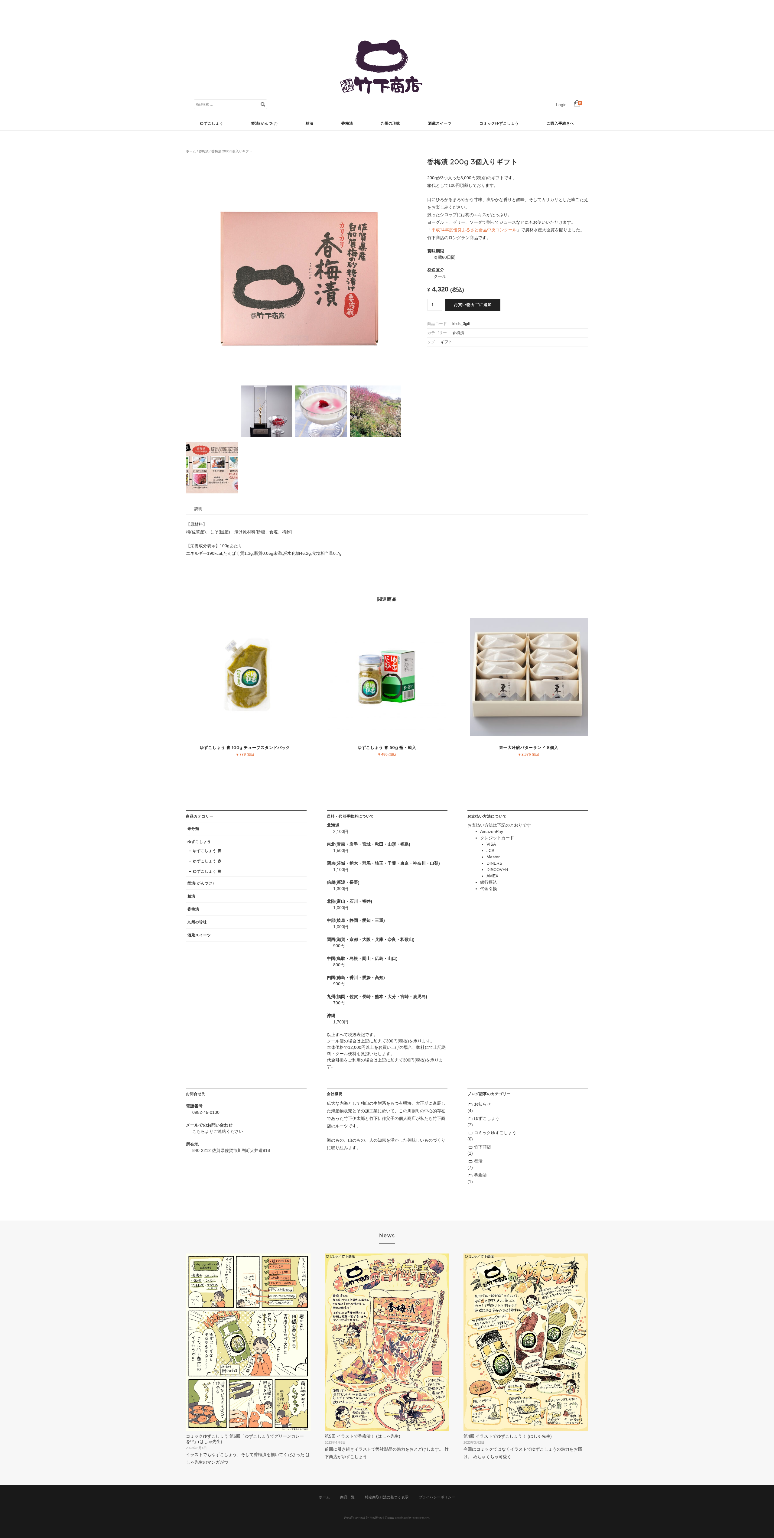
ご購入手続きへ (560, 123)
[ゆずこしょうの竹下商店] (381, 110)
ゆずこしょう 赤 (207, 861)
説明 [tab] (198, 508)
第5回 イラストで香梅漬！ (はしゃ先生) (362, 1436)
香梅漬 (347, 123)
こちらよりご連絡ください (217, 1131)
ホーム (191, 151)
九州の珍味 (390, 123)
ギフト (446, 342)
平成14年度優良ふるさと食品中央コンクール (474, 229)
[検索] (263, 104)
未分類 (193, 828)
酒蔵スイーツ (440, 123)
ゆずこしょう (211, 123)
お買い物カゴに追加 (473, 305)
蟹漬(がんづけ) (264, 123)
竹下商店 (482, 1146)
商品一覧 (347, 1497)
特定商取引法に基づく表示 (386, 1497)
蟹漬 (478, 1161)
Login (561, 104)
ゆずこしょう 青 (207, 850)
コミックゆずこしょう (499, 123)
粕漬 (310, 123)
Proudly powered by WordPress (363, 1517)
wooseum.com (420, 1517)
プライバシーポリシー (437, 1497)
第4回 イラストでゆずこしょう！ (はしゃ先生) (507, 1436)
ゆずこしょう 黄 (207, 871)
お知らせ (482, 1104)
